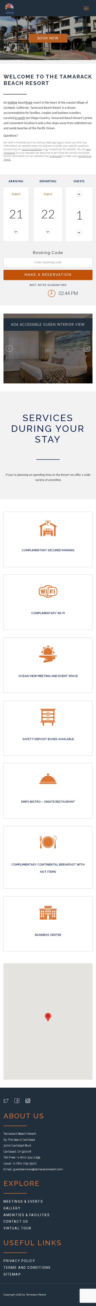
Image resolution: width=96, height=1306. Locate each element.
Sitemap (12, 1274)
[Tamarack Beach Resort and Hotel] (12, 8)
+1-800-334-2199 (28, 1157)
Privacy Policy (19, 1261)
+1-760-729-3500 (24, 1163)
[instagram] (28, 1101)
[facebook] (17, 1101)
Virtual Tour (17, 1228)
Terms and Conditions (27, 1267)
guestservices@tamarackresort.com (38, 1169)
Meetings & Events (23, 1201)
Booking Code (48, 252)
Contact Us (15, 1221)
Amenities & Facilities (26, 1215)
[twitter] (6, 1101)
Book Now (48, 38)
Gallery (12, 1208)
